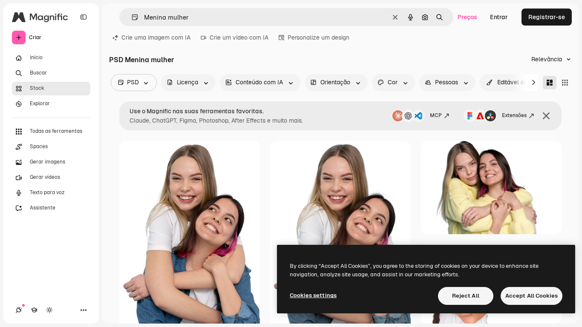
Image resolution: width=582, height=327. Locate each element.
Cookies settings (313, 295)
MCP (436, 115)
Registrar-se (546, 17)
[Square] (565, 82)
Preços (467, 17)
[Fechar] (546, 116)
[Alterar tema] (49, 310)
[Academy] (34, 310)
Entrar (499, 17)
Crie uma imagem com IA (155, 37)
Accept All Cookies (531, 295)
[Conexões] (19, 310)
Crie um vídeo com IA (239, 37)
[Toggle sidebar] (83, 17)
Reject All (465, 295)
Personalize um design (318, 37)
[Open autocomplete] (131, 17)
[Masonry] (549, 82)
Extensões (514, 115)
